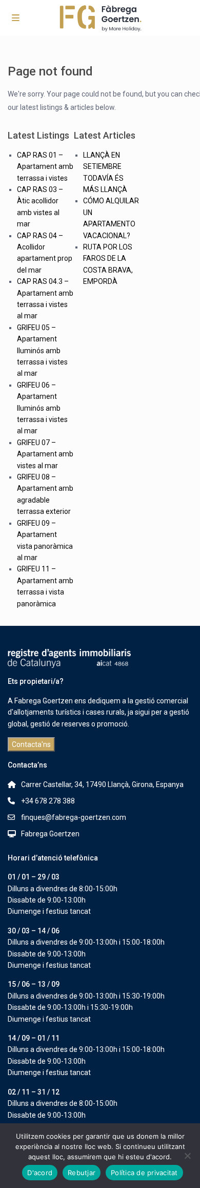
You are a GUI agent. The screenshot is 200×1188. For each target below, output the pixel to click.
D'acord (39, 1172)
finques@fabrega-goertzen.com (73, 817)
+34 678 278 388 (48, 801)
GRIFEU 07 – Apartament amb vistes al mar (45, 454)
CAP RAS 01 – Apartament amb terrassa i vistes (45, 166)
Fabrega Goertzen (50, 834)
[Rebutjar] (187, 1156)
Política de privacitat (144, 1172)
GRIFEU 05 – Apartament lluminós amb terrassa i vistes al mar (42, 350)
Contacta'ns (31, 744)
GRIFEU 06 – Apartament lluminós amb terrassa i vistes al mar (42, 408)
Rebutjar (81, 1172)
